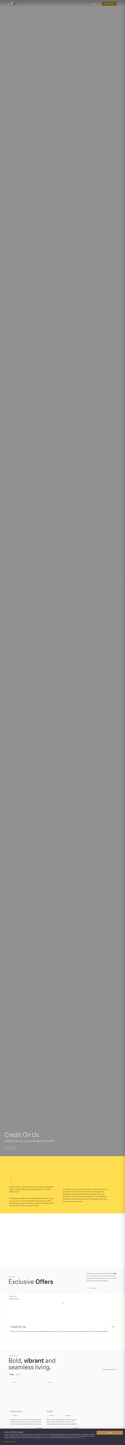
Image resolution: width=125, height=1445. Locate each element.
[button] (4, 578)
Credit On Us (18, 1326)
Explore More (10, 1148)
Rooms (14, 1382)
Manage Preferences (9, 1441)
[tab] (11, 1374)
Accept (110, 1432)
